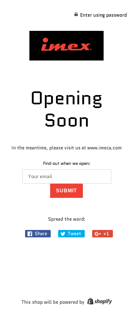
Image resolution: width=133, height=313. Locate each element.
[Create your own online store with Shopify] (99, 302)
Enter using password (103, 15)
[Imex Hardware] (66, 46)
